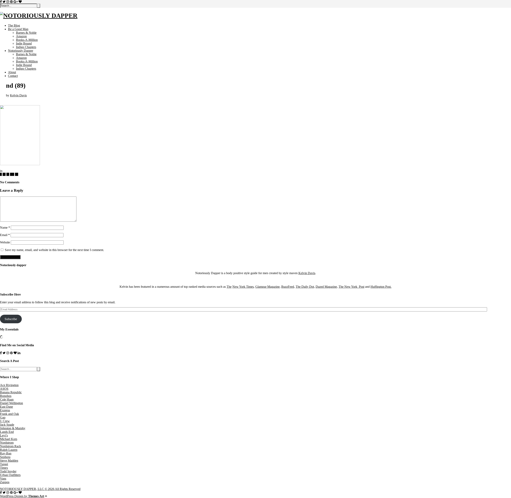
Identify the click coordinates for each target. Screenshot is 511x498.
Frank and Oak (9, 414)
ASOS (4, 388)
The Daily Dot (305, 286)
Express (5, 410)
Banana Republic (11, 392)
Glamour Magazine (267, 286)
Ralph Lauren (8, 449)
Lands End (7, 432)
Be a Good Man (18, 29)
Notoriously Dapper (20, 50)
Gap (2, 417)
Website (5, 242)
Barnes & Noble (26, 32)
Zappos (4, 482)
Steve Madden (9, 460)
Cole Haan (7, 399)
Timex (4, 467)
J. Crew (5, 421)
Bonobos (5, 396)
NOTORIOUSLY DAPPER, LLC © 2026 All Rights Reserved (40, 489)
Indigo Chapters (26, 47)
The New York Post (351, 286)
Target (4, 464)
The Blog (14, 25)
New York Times (243, 286)
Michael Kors (8, 439)
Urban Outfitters (10, 475)
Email (5, 235)
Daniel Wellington (11, 403)
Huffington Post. (380, 286)
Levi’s (4, 435)
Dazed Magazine (326, 286)
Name (5, 227)
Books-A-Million (27, 40)
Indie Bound (24, 43)
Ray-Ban (5, 453)
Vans (3, 478)
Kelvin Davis (18, 95)
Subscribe (11, 319)
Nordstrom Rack (10, 446)
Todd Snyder (8, 471)
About (12, 72)
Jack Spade (7, 424)
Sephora (5, 457)
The (229, 286)
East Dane (6, 406)
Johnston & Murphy (12, 428)
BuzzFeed (287, 286)
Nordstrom (7, 442)
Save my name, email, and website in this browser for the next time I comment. (54, 250)
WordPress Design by (22, 496)
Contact (13, 75)
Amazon (21, 36)
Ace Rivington (9, 385)
